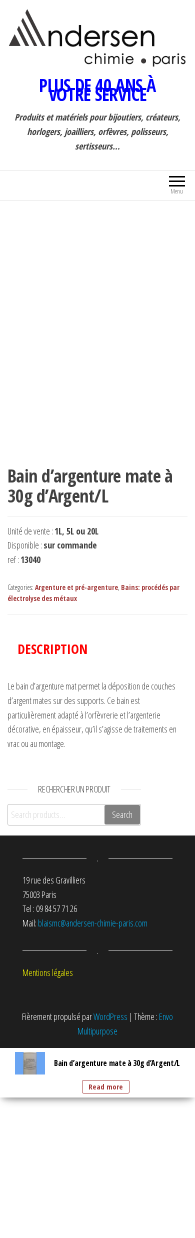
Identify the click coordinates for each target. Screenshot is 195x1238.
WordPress (111, 1016)
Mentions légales (47, 972)
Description (53, 649)
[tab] (60, 648)
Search (122, 814)
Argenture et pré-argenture (76, 587)
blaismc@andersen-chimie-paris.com (93, 923)
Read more (105, 1087)
